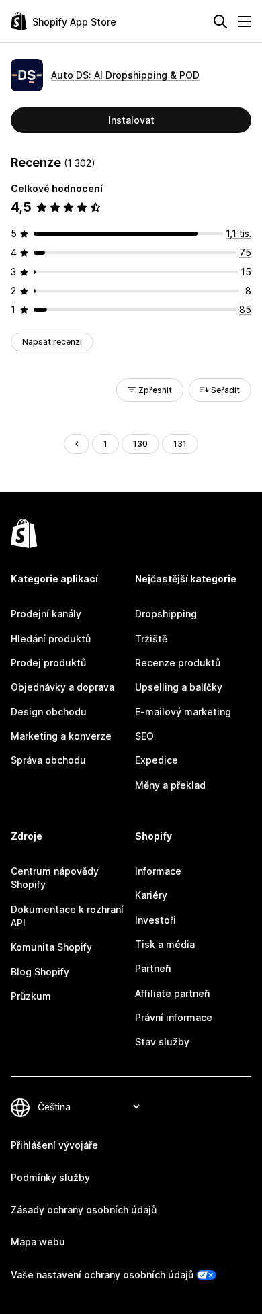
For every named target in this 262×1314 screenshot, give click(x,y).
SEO (144, 736)
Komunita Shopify (51, 947)
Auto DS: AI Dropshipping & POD (125, 75)
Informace (158, 871)
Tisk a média (165, 944)
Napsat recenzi (52, 342)
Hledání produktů (51, 638)
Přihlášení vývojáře (54, 1145)
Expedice (156, 760)
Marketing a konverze (61, 736)
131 (180, 444)
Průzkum (31, 996)
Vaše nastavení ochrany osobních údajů (102, 1274)
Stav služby (162, 1041)
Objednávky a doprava (62, 687)
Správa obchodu (48, 760)
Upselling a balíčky (178, 687)
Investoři (155, 920)
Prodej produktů (48, 662)
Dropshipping (166, 613)
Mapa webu (38, 1241)
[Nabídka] (244, 21)
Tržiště (151, 638)
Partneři (153, 968)
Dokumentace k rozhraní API (67, 916)
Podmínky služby (50, 1177)
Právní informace (173, 1017)
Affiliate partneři (172, 993)
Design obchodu (49, 711)
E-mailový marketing (183, 711)
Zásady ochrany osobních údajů (84, 1209)
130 (140, 444)
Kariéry (151, 895)
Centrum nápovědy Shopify (55, 877)
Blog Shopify (40, 971)
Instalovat (131, 120)
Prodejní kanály (46, 613)
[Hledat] (220, 21)
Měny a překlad (170, 785)
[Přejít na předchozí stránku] (76, 444)
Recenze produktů (177, 662)
